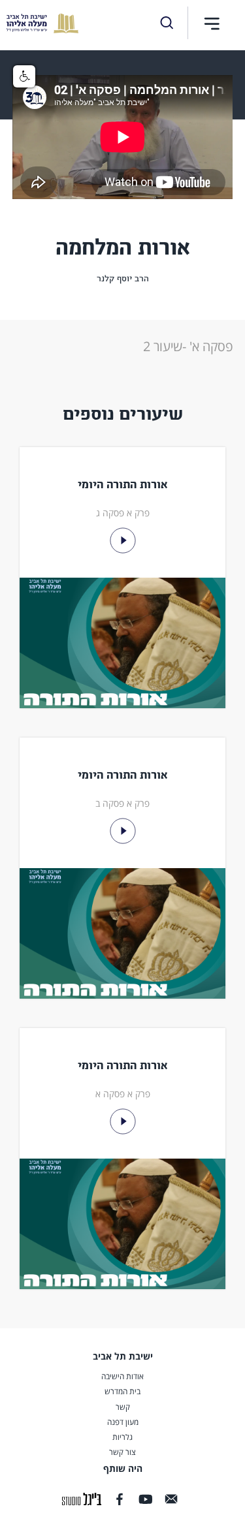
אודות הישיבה (122, 1377)
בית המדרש (122, 1392)
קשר (123, 1407)
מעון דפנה (123, 1422)
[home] (39, 23)
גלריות (122, 1437)
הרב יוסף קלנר (123, 279)
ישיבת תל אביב (123, 1356)
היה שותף (122, 1468)
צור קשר (122, 1452)
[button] (211, 23)
